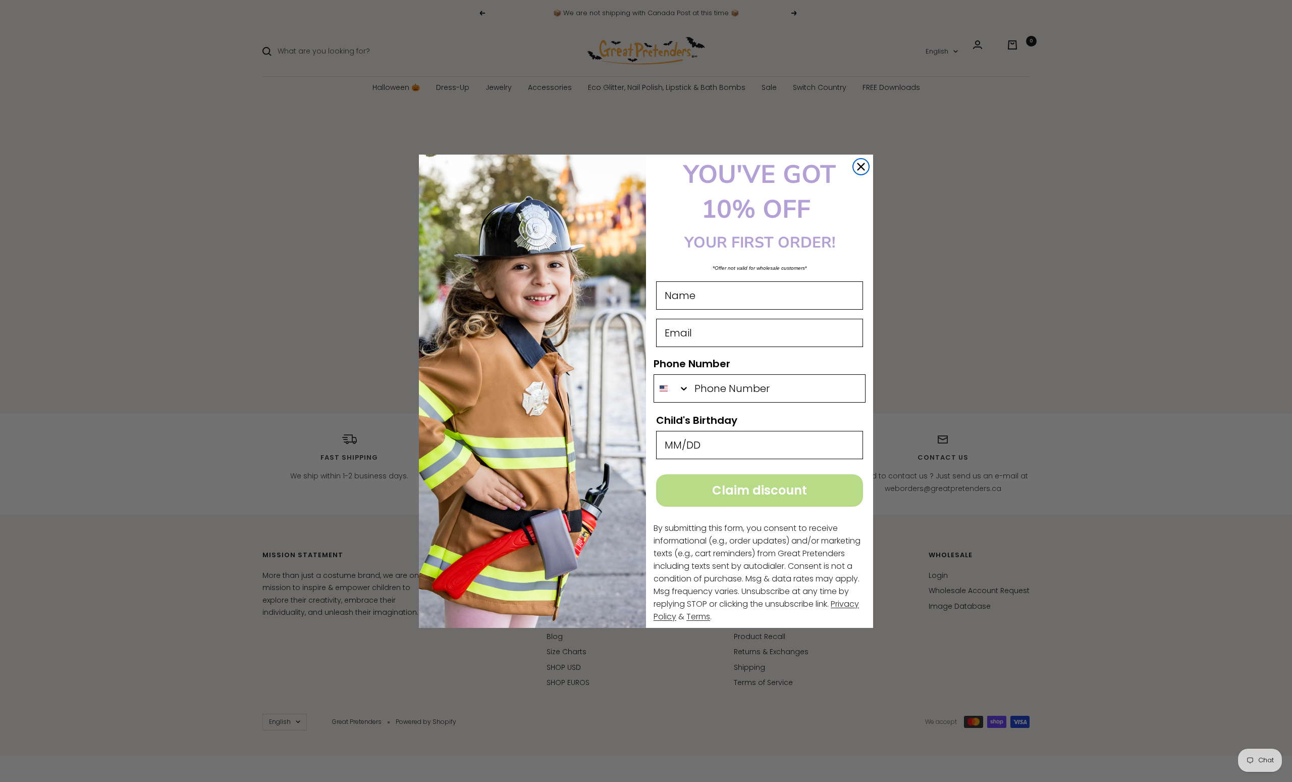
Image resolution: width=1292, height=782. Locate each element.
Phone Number (692, 364)
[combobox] (671, 388)
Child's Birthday (696, 420)
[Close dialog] (861, 167)
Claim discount (759, 490)
